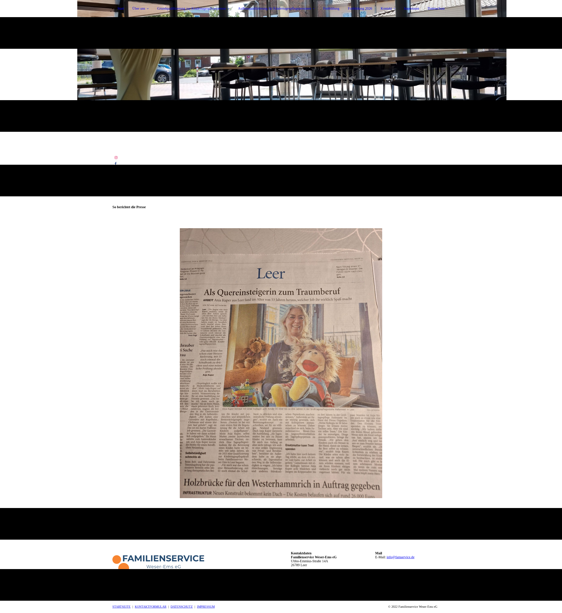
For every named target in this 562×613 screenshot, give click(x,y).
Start (120, 8)
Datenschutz (436, 8)
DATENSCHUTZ (182, 606)
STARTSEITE (121, 606)
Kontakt (386, 8)
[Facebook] (116, 164)
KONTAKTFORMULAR (150, 606)
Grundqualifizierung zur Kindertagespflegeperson (191, 8)
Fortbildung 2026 (360, 8)
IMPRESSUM (206, 606)
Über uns (138, 8)
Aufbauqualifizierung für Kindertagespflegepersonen (274, 8)
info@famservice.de (400, 557)
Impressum (411, 8)
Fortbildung (331, 8)
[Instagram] (116, 157)
